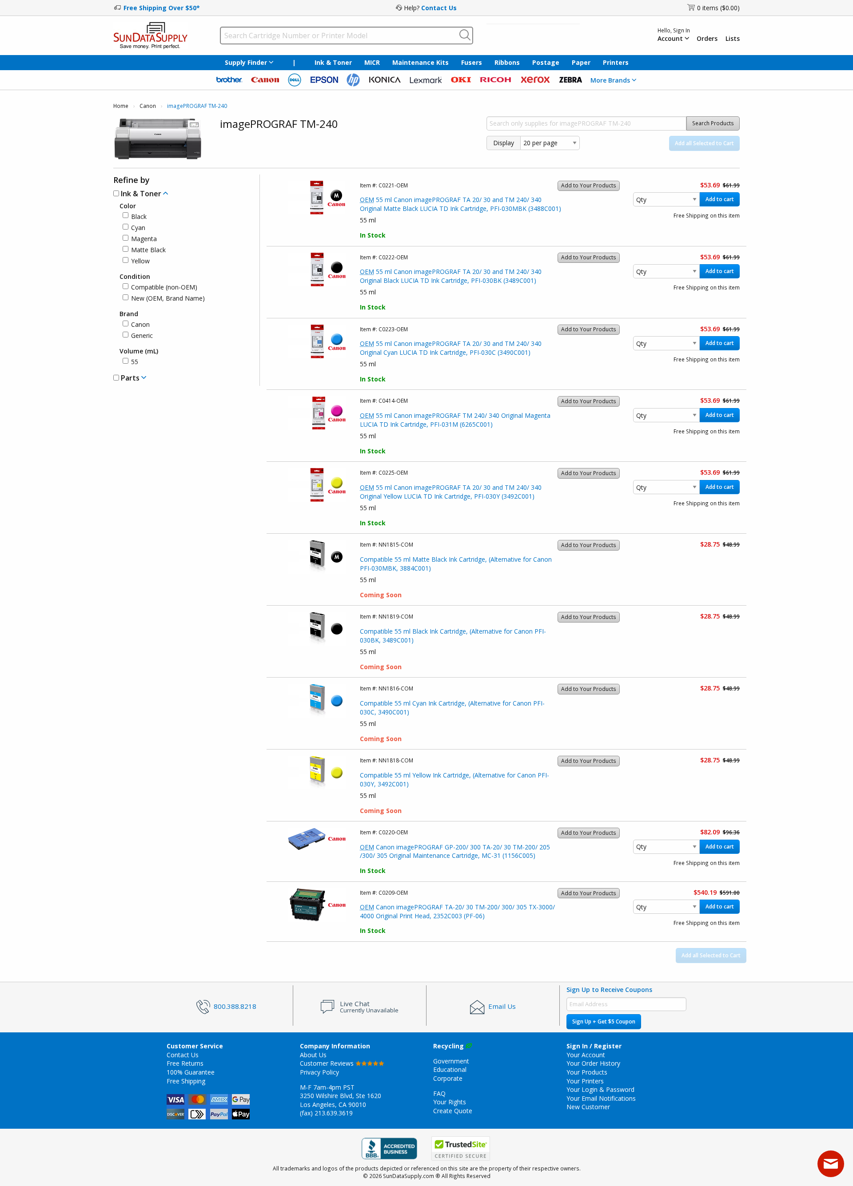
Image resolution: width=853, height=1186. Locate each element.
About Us (313, 1055)
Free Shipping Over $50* (162, 8)
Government (451, 1061)
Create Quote (452, 1111)
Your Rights (449, 1102)
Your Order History (593, 1063)
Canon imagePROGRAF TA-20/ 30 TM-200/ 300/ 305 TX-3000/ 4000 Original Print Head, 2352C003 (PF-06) (457, 911)
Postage (545, 62)
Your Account (585, 1055)
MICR (372, 62)
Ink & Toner (333, 62)
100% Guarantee (191, 1072)
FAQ (439, 1093)
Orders (707, 39)
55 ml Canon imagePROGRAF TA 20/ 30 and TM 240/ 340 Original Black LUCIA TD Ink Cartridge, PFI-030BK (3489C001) (451, 276)
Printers (616, 62)
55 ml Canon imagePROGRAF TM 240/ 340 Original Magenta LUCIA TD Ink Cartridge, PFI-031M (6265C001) (455, 419)
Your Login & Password (600, 1089)
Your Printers (585, 1081)
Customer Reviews (327, 1063)
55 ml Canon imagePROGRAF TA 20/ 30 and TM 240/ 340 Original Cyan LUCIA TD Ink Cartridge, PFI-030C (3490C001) (451, 348)
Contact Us (439, 8)
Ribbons (507, 62)
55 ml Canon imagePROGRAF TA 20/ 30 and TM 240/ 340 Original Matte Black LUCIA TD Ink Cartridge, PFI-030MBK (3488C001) (460, 204)
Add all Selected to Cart (704, 143)
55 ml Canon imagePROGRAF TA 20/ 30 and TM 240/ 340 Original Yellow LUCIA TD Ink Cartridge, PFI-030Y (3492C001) (451, 491)
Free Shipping (186, 1081)
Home (120, 106)
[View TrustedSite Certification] (460, 1148)
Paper (581, 62)
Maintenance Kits (420, 62)
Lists (732, 39)
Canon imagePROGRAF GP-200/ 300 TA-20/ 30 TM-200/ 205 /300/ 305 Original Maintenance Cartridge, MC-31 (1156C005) (455, 851)
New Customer (588, 1107)
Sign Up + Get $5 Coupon (603, 1021)
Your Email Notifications (601, 1098)
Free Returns (185, 1063)
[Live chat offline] (830, 1163)
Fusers (471, 62)
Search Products (713, 123)
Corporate (447, 1078)
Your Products (586, 1072)
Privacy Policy (319, 1072)
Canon (148, 106)
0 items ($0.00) (718, 8)
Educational (449, 1069)
